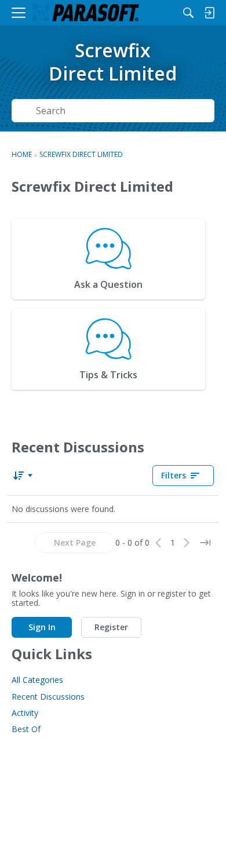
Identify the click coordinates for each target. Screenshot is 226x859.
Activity (25, 712)
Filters (173, 475)
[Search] (188, 12)
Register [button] (111, 627)
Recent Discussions (48, 696)
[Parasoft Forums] (85, 13)
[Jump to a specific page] (205, 542)
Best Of (26, 728)
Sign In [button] (42, 627)
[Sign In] (209, 12)
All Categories (37, 679)
